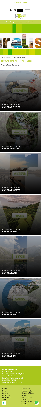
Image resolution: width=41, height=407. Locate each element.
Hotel (4, 391)
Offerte (5, 399)
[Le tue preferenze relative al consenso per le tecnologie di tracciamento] (4, 403)
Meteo (23, 395)
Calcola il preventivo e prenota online (20, 22)
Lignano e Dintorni (28, 393)
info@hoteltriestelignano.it (12, 378)
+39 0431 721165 (11, 376)
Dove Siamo (25, 389)
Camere (5, 393)
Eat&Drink (6, 395)
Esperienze (9, 57)
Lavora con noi (26, 397)
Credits (24, 404)
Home (3, 57)
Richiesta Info (26, 391)
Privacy (24, 399)
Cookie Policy (26, 402)
